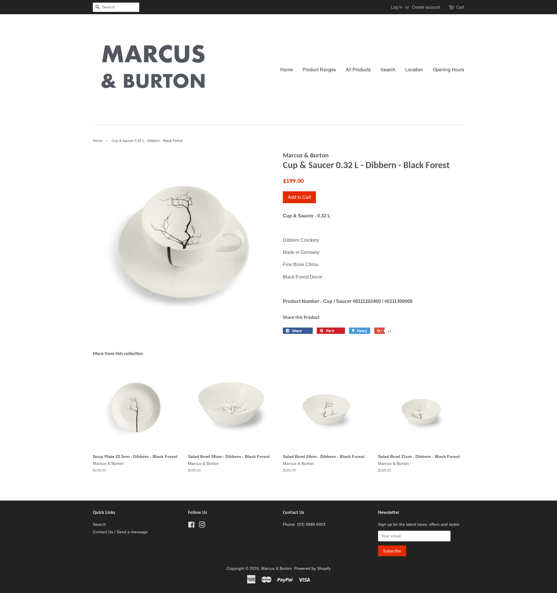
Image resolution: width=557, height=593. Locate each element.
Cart (460, 7)
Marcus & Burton (276, 568)
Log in (396, 7)
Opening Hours (448, 69)
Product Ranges (319, 69)
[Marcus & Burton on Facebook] (191, 526)
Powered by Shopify (312, 568)
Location (414, 69)
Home (286, 69)
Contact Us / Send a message (120, 532)
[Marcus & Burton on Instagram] (202, 526)
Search (388, 69)
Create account (426, 7)
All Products (358, 69)
